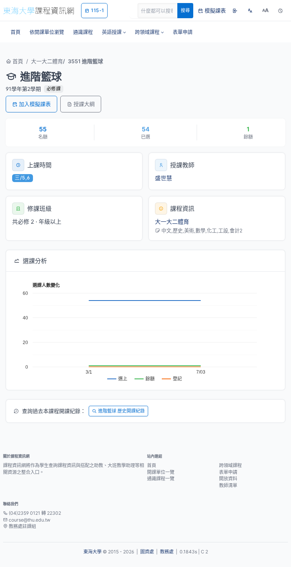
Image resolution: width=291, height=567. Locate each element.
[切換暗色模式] (280, 10)
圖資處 (147, 552)
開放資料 (228, 478)
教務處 (167, 552)
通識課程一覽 (160, 478)
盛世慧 (163, 178)
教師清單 (228, 485)
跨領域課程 (230, 465)
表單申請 (228, 472)
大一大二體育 (47, 61)
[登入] (234, 10)
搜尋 (185, 10)
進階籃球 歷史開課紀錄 (121, 411)
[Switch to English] (250, 10)
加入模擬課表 (35, 104)
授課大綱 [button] (84, 104)
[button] (113, 31)
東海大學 (92, 552)
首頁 (17, 61)
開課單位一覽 (160, 472)
